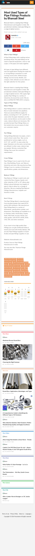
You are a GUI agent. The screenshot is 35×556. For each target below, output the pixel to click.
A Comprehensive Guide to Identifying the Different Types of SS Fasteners (15, 414)
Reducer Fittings (9, 175)
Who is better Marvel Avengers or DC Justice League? (16, 497)
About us (21, 514)
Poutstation (17, 516)
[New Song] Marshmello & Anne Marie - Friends (17, 439)
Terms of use (5, 514)
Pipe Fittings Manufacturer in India (14, 259)
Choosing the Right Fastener (11, 362)
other (15, 32)
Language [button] (28, 514)
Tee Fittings (7, 133)
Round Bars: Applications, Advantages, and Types (17, 391)
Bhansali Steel (8, 87)
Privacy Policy (14, 514)
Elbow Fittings (8, 106)
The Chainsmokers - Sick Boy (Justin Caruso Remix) (16, 473)
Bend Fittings (8, 198)
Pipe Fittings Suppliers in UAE (16, 273)
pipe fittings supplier (10, 258)
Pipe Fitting (8, 57)
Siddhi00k (14, 35)
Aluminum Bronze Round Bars (12, 340)
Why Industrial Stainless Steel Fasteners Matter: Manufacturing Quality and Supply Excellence (17, 423)
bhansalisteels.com (16, 239)
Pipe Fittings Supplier (18, 267)
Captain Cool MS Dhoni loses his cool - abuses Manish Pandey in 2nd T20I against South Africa (17, 448)
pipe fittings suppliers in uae (20, 233)
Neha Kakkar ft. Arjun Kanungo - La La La (15, 464)
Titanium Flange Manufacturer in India (17, 265)
